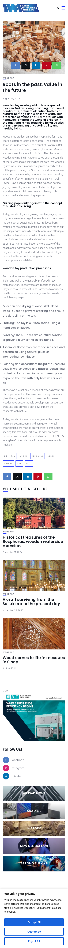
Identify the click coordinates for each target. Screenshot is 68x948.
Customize (34, 931)
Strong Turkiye (34, 863)
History (34, 828)
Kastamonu (37, 455)
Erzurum (24, 455)
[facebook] (15, 65)
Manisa (51, 455)
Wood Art (8, 78)
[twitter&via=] (25, 65)
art (5, 455)
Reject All (34, 941)
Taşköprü (8, 463)
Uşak (19, 463)
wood (28, 463)
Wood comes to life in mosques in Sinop (34, 660)
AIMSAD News (34, 793)
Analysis (34, 811)
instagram (17, 768)
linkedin (16, 776)
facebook (17, 760)
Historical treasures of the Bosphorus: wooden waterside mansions (33, 542)
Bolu (13, 455)
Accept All (34, 922)
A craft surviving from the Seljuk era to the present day (31, 602)
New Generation (34, 846)
